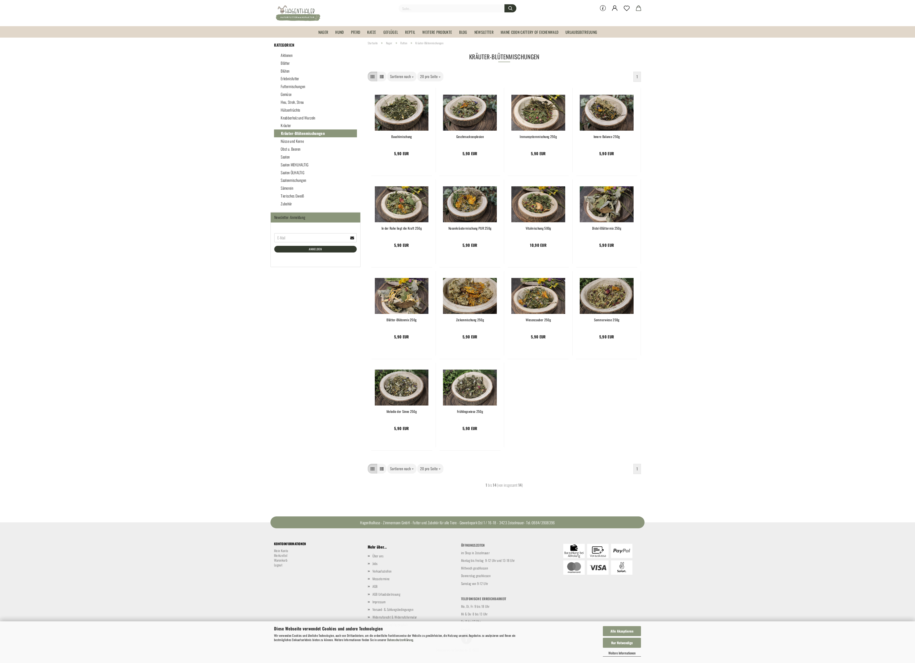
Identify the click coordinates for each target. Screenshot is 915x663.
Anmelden (315, 249)
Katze (371, 32)
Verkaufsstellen (382, 571)
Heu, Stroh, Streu (292, 102)
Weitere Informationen (621, 652)
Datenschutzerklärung (400, 639)
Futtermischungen (292, 86)
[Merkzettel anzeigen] (627, 8)
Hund (339, 32)
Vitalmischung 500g (538, 228)
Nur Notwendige (622, 642)
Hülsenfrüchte (290, 110)
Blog (463, 32)
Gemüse (285, 94)
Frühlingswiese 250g (470, 411)
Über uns (378, 555)
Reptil (410, 32)
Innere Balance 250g (607, 136)
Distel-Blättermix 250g (606, 228)
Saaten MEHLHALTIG (294, 165)
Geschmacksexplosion (470, 136)
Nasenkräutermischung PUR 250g (469, 228)
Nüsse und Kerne (292, 141)
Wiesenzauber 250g (538, 319)
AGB (375, 586)
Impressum (379, 601)
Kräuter (285, 125)
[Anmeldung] (615, 8)
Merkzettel (280, 555)
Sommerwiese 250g (607, 319)
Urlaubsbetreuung (581, 32)
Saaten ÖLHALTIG (292, 172)
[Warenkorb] (639, 8)
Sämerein (286, 188)
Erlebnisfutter (289, 78)
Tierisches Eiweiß (292, 196)
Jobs (375, 563)
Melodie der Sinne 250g (401, 411)
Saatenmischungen (293, 180)
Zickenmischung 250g (470, 319)
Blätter (285, 63)
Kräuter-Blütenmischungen (302, 133)
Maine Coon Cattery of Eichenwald (529, 32)
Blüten (285, 71)
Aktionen (286, 55)
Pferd (355, 32)
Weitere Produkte (437, 32)
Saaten (285, 157)
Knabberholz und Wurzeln (297, 118)
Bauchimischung (401, 136)
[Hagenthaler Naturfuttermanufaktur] (299, 13)
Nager (323, 32)
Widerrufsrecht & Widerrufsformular (394, 616)
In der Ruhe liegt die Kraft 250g (401, 228)
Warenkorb (280, 560)
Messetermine (381, 578)
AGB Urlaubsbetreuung (386, 594)
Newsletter (483, 32)
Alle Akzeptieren (621, 630)
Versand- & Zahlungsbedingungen (393, 609)
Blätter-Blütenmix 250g (401, 319)
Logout (278, 564)
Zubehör (286, 204)
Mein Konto (281, 550)
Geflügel (390, 32)
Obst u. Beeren (290, 149)
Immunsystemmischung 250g (538, 136)
